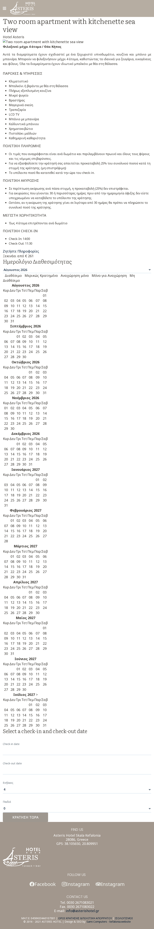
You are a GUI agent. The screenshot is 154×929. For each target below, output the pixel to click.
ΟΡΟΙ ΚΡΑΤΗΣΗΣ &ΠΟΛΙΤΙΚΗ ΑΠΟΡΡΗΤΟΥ (85, 918)
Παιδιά (7, 801)
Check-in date (11, 744)
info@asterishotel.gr (82, 910)
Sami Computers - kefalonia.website (109, 921)
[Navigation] (4, 8)
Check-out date (12, 763)
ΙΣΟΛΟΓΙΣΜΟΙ (124, 918)
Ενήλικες (8, 782)
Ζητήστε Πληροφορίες (21, 251)
